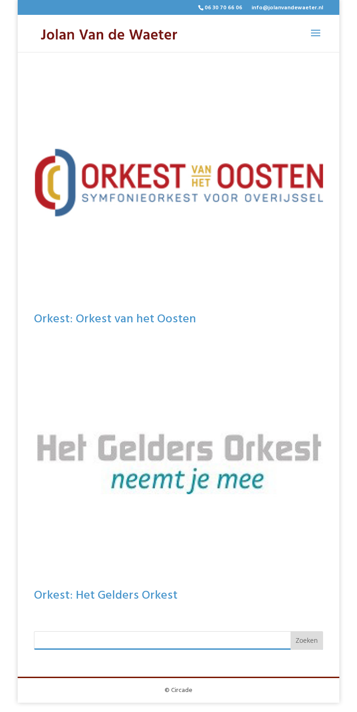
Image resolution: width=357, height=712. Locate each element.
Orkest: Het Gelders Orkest (106, 595)
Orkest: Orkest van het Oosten (115, 319)
